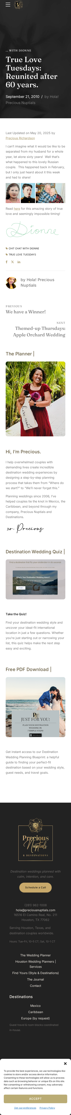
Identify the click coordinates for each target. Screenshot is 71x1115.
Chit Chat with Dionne (24, 248)
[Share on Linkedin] (19, 261)
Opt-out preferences (25, 1107)
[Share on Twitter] (12, 261)
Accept (35, 1099)
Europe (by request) (35, 1018)
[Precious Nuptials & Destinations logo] (36, 839)
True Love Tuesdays (22, 255)
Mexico (35, 1006)
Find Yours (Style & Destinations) (35, 973)
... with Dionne (18, 50)
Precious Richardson (20, 138)
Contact (35, 986)
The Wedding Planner (35, 955)
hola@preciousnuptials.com (35, 910)
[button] (65, 1063)
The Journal (35, 979)
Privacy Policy (47, 1107)
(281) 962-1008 (35, 905)
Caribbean (35, 1012)
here (17, 208)
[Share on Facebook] (6, 261)
